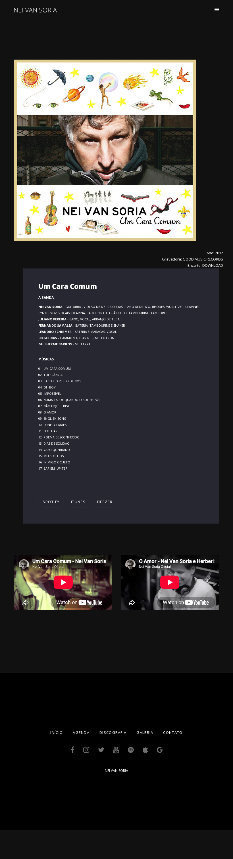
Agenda (81, 732)
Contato (172, 732)
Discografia (112, 732)
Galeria (144, 732)
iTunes (78, 501)
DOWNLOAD (212, 265)
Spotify (51, 501)
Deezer (105, 501)
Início (56, 732)
